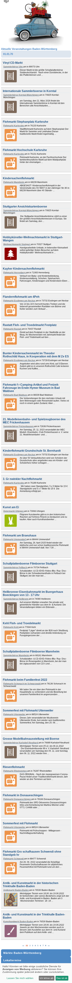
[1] (27, 945)
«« (23, 945)
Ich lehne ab (46, 978)
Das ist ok (61, 978)
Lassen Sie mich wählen (20, 978)
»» (49, 945)
